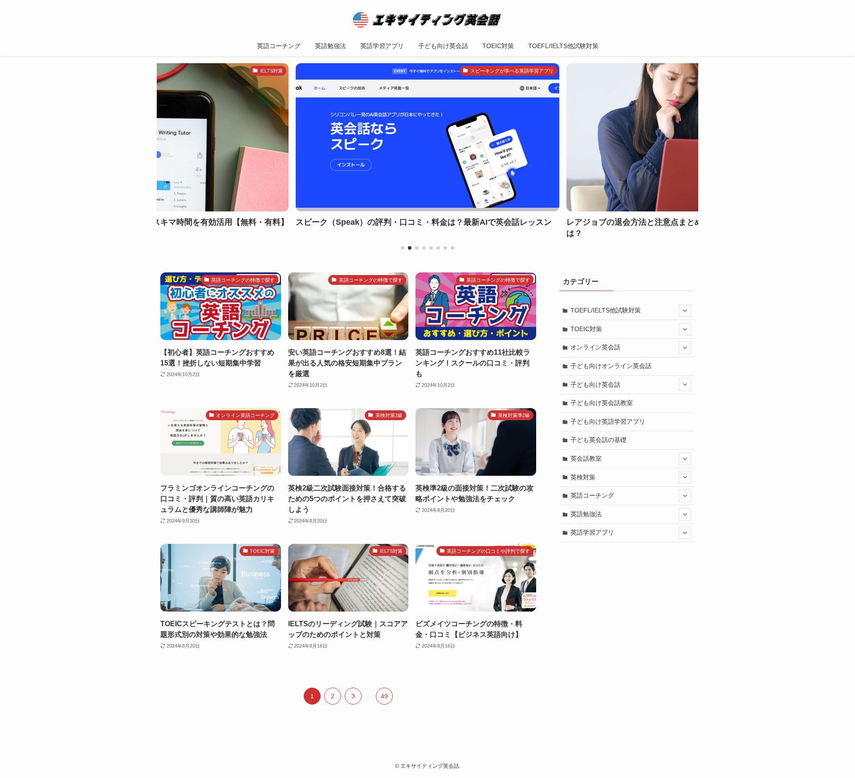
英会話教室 (586, 458)
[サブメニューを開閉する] (685, 310)
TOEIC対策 (586, 328)
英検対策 (582, 477)
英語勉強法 (586, 514)
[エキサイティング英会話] (427, 19)
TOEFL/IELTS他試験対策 (605, 310)
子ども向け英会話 (595, 384)
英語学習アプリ (592, 532)
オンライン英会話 (595, 347)
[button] (402, 248)
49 (384, 696)
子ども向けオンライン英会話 (610, 365)
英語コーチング (592, 495)
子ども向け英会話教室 (601, 402)
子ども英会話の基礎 (598, 439)
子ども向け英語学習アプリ (607, 421)
